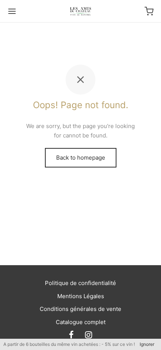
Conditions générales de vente (80, 308)
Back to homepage (80, 157)
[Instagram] (88, 335)
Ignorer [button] (147, 344)
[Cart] (149, 11)
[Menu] (11, 11)
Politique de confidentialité (80, 283)
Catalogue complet (81, 322)
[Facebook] (71, 335)
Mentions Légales (80, 296)
